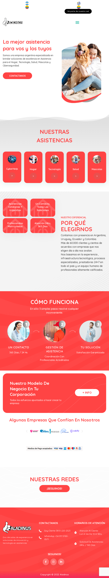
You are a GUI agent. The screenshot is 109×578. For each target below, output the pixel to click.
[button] (27, 431)
